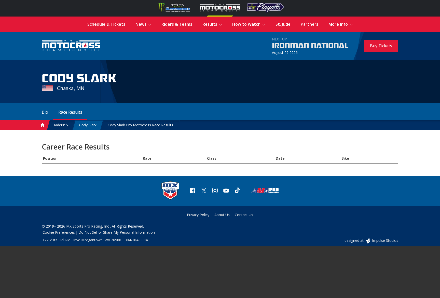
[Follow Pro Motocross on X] (203, 191)
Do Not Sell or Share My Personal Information (116, 232)
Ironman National (310, 46)
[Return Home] (71, 46)
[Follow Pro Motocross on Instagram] (215, 191)
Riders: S (61, 125)
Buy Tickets (381, 46)
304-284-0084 (136, 239)
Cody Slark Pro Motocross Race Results (140, 125)
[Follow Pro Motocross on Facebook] (192, 191)
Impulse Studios (385, 240)
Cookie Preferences (59, 232)
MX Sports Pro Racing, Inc (88, 226)
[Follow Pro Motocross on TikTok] (237, 191)
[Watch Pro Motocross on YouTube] (226, 191)
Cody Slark (88, 125)
